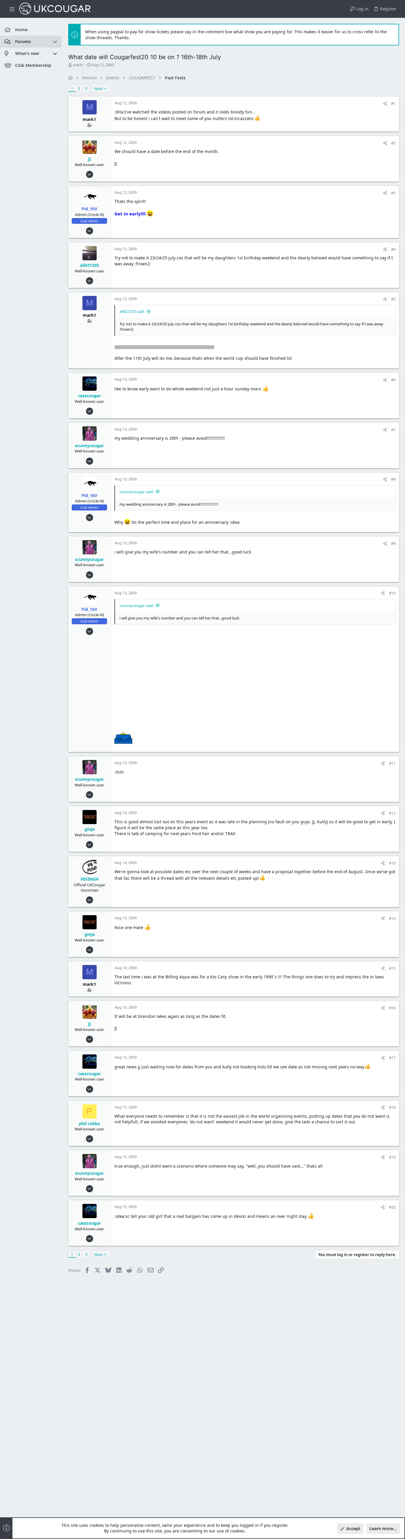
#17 (392, 1057)
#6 (393, 379)
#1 (393, 103)
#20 (392, 1207)
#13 (392, 863)
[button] (12, 9)
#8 (393, 479)
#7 (393, 429)
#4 (393, 249)
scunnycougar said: (136, 491)
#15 (392, 968)
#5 (393, 299)
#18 (392, 1107)
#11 (392, 763)
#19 (392, 1157)
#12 (392, 813)
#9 (393, 543)
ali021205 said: (132, 311)
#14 (392, 918)
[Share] (385, 103)
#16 (392, 1007)
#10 (392, 593)
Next (98, 88)
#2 (393, 143)
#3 (393, 192)
